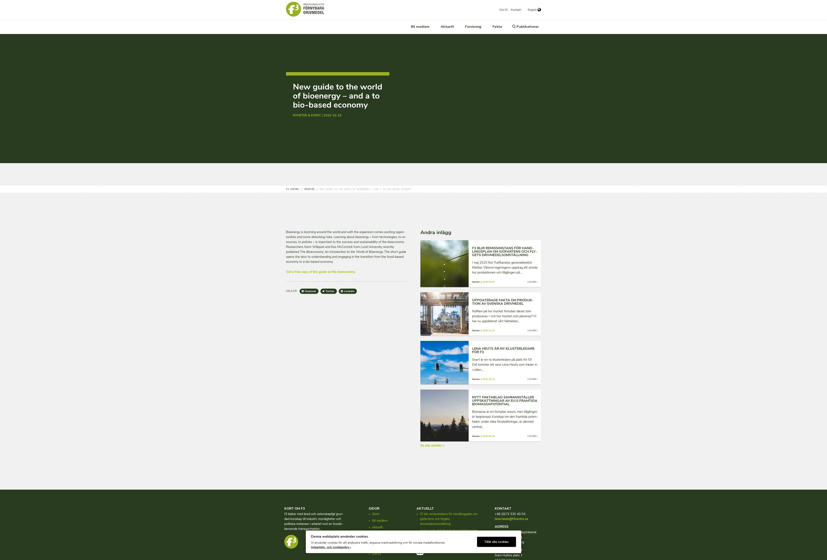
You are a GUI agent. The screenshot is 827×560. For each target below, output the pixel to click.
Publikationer (527, 26)
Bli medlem (420, 26)
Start (375, 514)
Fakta (497, 26)
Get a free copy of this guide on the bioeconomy (320, 272)
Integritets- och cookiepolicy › (331, 547)
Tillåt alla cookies (496, 542)
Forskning (473, 26)
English (532, 10)
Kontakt (516, 10)
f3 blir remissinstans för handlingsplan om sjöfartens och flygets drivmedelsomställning (448, 519)
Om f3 (503, 10)
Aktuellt (447, 26)
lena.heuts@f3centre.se (511, 519)
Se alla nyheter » (432, 445)
